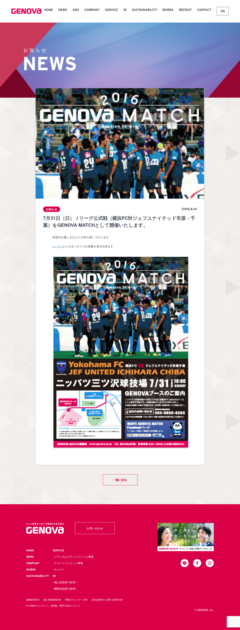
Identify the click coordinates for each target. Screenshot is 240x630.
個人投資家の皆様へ (66, 582)
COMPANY (92, 10)
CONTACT (204, 10)
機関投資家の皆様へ (66, 588)
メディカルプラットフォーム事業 (74, 556)
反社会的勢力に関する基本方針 (107, 599)
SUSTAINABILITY (144, 10)
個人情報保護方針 (53, 599)
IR (124, 10)
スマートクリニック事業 (68, 563)
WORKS (167, 10)
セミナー (59, 569)
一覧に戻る (120, 480)
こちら (58, 246)
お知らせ (51, 209)
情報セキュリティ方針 (76, 599)
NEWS (62, 10)
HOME (48, 10)
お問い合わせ (94, 528)
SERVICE (111, 10)
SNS (76, 10)
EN (223, 11)
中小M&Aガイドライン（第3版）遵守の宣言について (53, 605)
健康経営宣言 (33, 599)
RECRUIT (185, 10)
